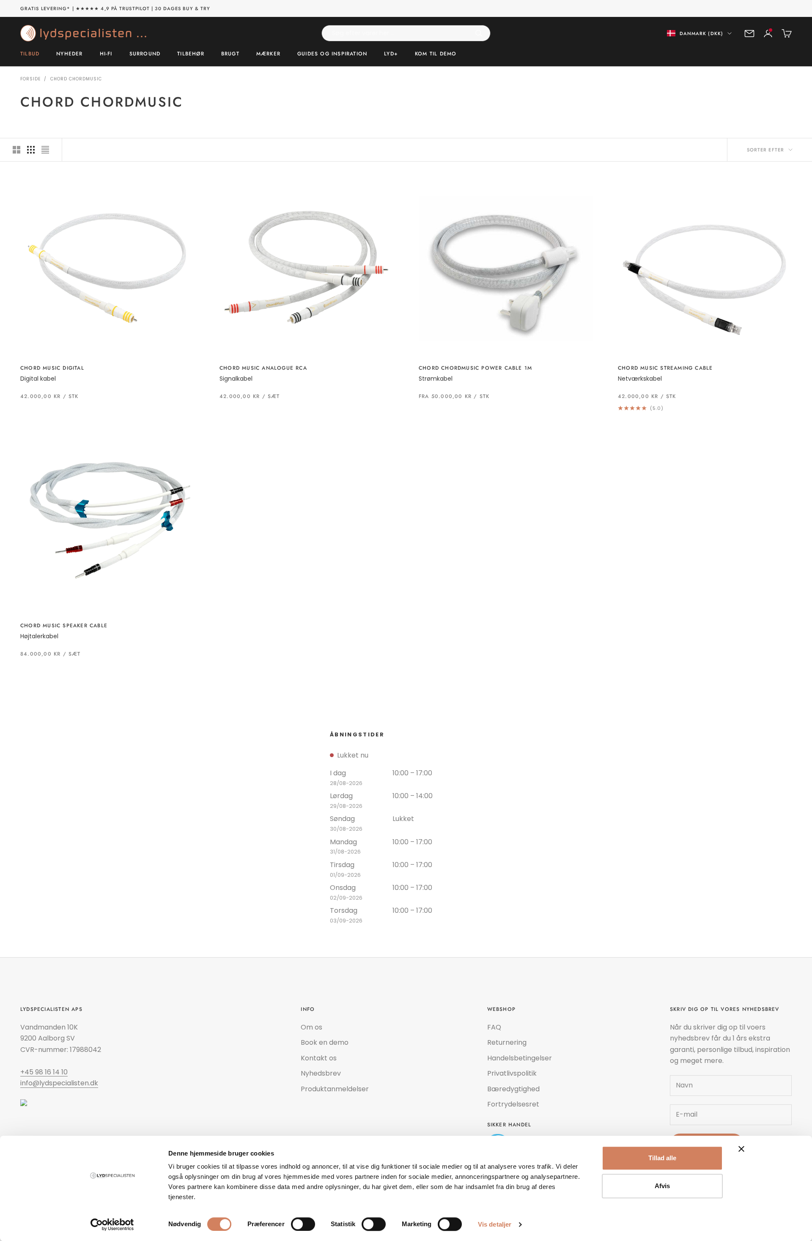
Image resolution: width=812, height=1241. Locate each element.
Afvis (662, 1185)
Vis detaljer (494, 1224)
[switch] (303, 1224)
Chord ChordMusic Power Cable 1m (475, 368)
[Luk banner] (741, 1149)
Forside (30, 79)
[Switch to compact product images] (45, 149)
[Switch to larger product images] (16, 149)
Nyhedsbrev (321, 1073)
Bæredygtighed (513, 1089)
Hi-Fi (106, 54)
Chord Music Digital (52, 368)
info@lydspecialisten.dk (59, 1083)
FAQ (494, 1027)
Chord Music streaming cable (665, 368)
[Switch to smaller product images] (31, 149)
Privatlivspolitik (512, 1073)
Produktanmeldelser (335, 1089)
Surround (145, 54)
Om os (311, 1027)
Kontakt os (319, 1058)
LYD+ (391, 54)
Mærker (268, 54)
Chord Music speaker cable (63, 625)
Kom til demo (435, 54)
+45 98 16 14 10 (44, 1072)
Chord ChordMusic (76, 79)
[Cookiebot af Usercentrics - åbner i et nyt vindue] (112, 1224)
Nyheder (69, 54)
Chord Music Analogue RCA (263, 368)
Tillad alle (662, 1157)
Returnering (507, 1042)
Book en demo (324, 1042)
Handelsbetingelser (519, 1058)
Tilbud (29, 54)
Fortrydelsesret (513, 1104)
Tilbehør (190, 54)
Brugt (230, 54)
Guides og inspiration (332, 54)
